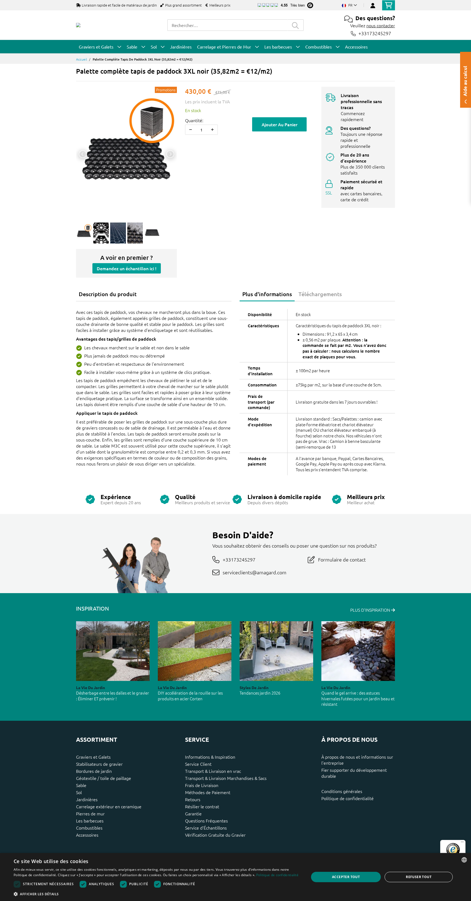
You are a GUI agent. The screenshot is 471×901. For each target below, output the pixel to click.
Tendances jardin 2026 (260, 693)
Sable (81, 785)
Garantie (193, 813)
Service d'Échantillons (206, 828)
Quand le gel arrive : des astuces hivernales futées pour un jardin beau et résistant (358, 698)
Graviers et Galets (93, 757)
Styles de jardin (254, 687)
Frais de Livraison (201, 785)
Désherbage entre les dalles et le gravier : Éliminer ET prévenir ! (112, 695)
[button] (157, 894)
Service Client (198, 764)
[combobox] (227, 25)
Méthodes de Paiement (207, 792)
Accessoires (87, 835)
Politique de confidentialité (347, 798)
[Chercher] (295, 25)
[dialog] (235, 877)
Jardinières (87, 799)
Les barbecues (90, 821)
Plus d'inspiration (370, 610)
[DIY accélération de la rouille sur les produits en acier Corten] (194, 651)
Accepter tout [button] (346, 877)
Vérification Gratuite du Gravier (215, 835)
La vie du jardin (90, 687)
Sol (79, 792)
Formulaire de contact (342, 559)
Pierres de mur (90, 813)
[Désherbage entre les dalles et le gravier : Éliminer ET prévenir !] (113, 651)
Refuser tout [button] (418, 877)
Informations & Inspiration (210, 757)
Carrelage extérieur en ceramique (108, 806)
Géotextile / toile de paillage (103, 778)
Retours (192, 799)
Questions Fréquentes (206, 821)
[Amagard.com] (78, 25)
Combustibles (89, 828)
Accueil (81, 59)
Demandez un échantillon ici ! (126, 268)
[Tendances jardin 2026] (276, 651)
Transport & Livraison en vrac (213, 771)
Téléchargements (320, 294)
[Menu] (462, 843)
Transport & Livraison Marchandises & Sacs (226, 778)
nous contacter (380, 25)
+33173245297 (374, 33)
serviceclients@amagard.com (254, 572)
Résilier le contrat (202, 806)
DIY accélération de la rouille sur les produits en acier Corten (190, 695)
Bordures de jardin (94, 771)
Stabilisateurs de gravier (99, 764)
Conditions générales (341, 791)
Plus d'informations (267, 294)
